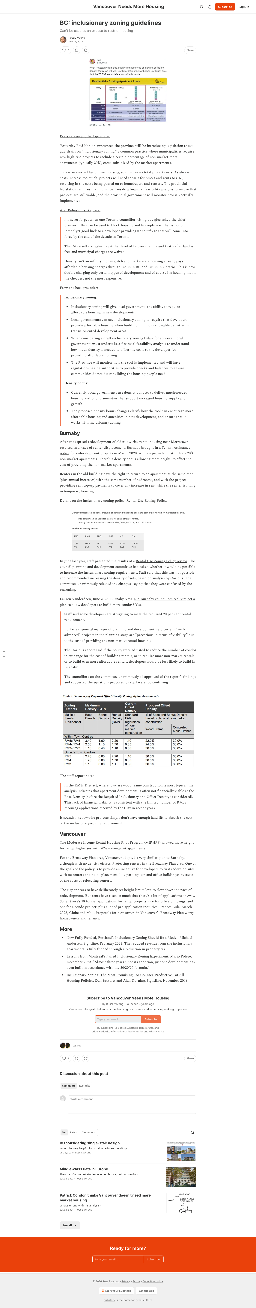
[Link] (55, 433)
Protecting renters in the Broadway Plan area (147, 863)
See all (67, 1225)
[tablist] (76, 1085)
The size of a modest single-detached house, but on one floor (99, 1174)
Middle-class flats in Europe (84, 1169)
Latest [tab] (74, 1132)
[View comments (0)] (76, 50)
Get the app (146, 1290)
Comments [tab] (68, 1085)
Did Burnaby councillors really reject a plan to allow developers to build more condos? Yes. (127, 601)
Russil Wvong (77, 38)
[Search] (201, 6)
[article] (128, 1150)
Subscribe (225, 7)
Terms (136, 1281)
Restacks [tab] (84, 1085)
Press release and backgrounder (85, 136)
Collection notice (153, 1281)
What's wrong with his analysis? (80, 1205)
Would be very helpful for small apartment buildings (93, 1148)
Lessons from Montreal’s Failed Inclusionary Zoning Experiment (117, 956)
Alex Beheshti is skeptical (80, 210)
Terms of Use (146, 1027)
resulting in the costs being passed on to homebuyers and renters (111, 183)
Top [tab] (64, 1132)
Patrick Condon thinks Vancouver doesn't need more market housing (105, 1197)
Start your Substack (118, 1290)
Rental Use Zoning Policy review (161, 561)
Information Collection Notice (126, 1031)
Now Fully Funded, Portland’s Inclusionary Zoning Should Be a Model (122, 937)
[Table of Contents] (4, 654)
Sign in (244, 7)
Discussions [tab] (89, 1132)
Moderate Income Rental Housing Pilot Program (105, 842)
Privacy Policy (156, 1031)
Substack (109, 1300)
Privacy (126, 1281)
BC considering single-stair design (90, 1143)
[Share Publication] (210, 6)
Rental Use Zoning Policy (146, 500)
